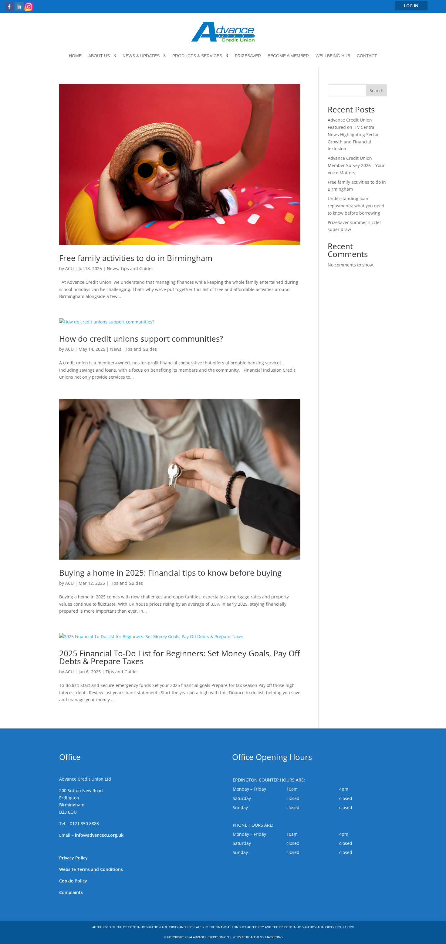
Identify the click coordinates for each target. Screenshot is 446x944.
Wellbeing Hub (333, 56)
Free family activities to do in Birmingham (135, 258)
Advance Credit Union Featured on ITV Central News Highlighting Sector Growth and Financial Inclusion (353, 134)
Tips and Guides (137, 268)
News (112, 268)
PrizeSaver (248, 56)
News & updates (141, 56)
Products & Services (197, 56)
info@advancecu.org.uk (99, 835)
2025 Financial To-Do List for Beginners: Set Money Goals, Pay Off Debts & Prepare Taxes (179, 657)
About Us (99, 56)
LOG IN (411, 5)
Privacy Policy (73, 858)
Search (376, 90)
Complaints (71, 892)
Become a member (288, 56)
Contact (367, 56)
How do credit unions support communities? (141, 338)
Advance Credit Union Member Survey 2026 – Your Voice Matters (356, 165)
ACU (69, 268)
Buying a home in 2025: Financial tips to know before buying (170, 572)
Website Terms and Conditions (91, 869)
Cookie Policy (73, 881)
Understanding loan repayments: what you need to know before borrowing (356, 206)
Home (75, 56)
